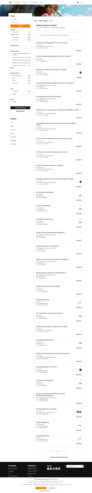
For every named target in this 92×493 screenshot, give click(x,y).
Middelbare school (17, 75)
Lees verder (61, 482)
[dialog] (46, 485)
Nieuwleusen (13, 144)
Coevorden (13, 129)
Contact (41, 2)
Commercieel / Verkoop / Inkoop (20, 57)
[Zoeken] (82, 2)
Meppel (12, 126)
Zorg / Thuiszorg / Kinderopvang (20, 60)
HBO (14, 80)
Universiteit (15, 83)
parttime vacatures (43, 20)
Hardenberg (13, 140)
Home (35, 20)
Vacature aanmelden (32, 471)
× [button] (90, 478)
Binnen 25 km (16, 34)
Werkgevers (25, 2)
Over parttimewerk (34, 2)
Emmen (12, 133)
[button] (46, 490)
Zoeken (20, 26)
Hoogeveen (13, 136)
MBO (14, 78)
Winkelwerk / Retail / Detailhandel (20, 62)
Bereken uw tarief (32, 473)
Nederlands (15, 91)
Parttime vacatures (12, 468)
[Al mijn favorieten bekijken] (78, 2)
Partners (30, 476)
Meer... (12, 67)
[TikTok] (56, 469)
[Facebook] (59, 469)
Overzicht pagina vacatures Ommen (59, 457)
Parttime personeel (32, 468)
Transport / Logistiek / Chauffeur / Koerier (20, 54)
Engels (14, 93)
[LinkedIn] (48, 469)
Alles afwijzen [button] (52, 488)
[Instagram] (51, 469)
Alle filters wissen (20, 111)
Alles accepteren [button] (41, 488)
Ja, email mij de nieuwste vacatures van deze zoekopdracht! (54, 35)
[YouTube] (54, 469)
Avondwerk (11, 471)
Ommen (51, 20)
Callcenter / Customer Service (20, 65)
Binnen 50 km (16, 37)
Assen (11, 122)
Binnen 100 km (16, 40)
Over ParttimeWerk (12, 476)
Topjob (14, 101)
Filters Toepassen (20, 107)
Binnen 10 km (16, 32)
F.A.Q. (9, 473)
